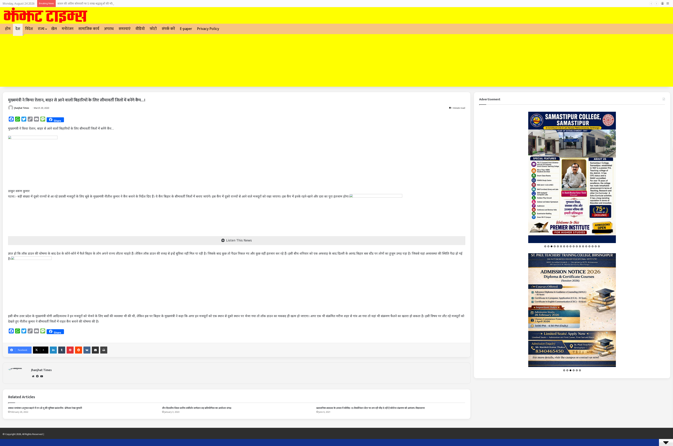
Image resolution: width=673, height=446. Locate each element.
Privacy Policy (208, 29)
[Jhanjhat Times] (45, 15)
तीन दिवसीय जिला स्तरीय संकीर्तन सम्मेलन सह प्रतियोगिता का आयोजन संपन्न (196, 408)
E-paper (186, 29)
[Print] (103, 350)
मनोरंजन (67, 29)
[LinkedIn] (53, 350)
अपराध (109, 29)
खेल (54, 29)
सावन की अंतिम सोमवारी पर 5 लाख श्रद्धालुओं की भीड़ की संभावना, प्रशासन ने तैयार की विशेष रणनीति (110, 3)
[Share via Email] (95, 350)
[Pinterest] (70, 350)
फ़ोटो (153, 29)
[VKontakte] (86, 350)
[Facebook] (37, 376)
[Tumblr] (61, 350)
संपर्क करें (168, 29)
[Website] (33, 376)
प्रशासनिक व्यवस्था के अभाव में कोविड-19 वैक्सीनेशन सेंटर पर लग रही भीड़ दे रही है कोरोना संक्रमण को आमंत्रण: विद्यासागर (370, 408)
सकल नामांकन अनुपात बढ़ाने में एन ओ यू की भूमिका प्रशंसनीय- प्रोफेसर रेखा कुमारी (45, 408)
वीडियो (140, 29)
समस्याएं (125, 29)
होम (8, 29)
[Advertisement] (336, 60)
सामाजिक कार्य (88, 29)
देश (17, 29)
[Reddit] (78, 350)
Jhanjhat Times (21, 107)
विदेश (29, 29)
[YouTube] (41, 376)
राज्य (41, 29)
